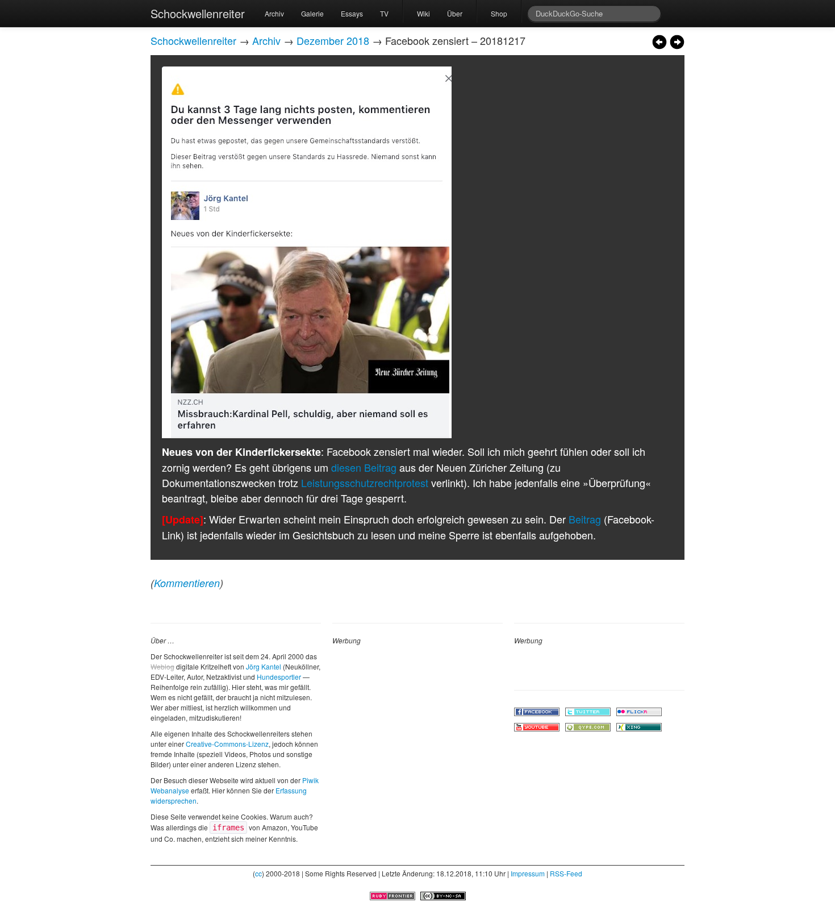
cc (258, 873)
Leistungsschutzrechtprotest (364, 482)
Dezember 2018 (333, 40)
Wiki (423, 13)
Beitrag (585, 519)
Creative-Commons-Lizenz (227, 744)
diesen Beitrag (363, 467)
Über (454, 13)
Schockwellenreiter (198, 13)
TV (384, 13)
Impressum (528, 873)
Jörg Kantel (263, 666)
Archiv (274, 13)
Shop (499, 13)
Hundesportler (279, 676)
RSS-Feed (566, 873)
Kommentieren (187, 583)
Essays (352, 13)
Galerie (312, 13)
